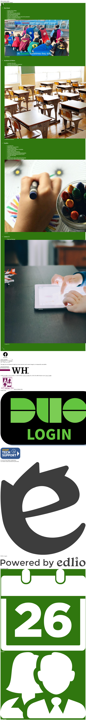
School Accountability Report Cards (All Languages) (18, 16)
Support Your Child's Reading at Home (15, 159)
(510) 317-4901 (26, 375)
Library (8, 156)
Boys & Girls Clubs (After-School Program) (16, 157)
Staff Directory (10, 11)
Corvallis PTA (10, 145)
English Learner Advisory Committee (15, 149)
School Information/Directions (13, 14)
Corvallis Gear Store (11, 155)
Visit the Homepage (5, 366)
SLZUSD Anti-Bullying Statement (14, 64)
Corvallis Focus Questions (12, 65)
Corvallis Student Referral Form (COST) (16, 154)
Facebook (5, 357)
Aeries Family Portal (11, 150)
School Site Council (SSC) (13, 147)
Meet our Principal (11, 239)
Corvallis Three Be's (11, 63)
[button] (6, 8)
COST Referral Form (11, 148)
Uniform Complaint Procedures (14, 17)
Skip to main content (5, 1)
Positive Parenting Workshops (13, 151)
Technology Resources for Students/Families (16, 153)
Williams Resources (11, 19)
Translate (10, 360)
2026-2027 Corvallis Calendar (13, 13)
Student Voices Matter (12, 10)
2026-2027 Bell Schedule (12, 15)
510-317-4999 (48, 375)
